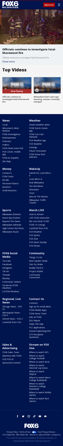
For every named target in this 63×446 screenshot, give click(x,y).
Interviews (34, 189)
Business (6, 187)
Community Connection (34, 276)
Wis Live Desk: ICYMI (39, 221)
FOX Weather (35, 143)
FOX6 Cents (7, 176)
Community (36, 253)
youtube (40, 416)
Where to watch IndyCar (36, 372)
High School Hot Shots (13, 228)
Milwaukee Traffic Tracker (37, 201)
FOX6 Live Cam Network (36, 135)
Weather (35, 120)
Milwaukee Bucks (10, 231)
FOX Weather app (37, 140)
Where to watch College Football (37, 357)
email (45, 416)
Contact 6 (7, 173)
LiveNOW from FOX (38, 228)
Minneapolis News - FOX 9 (11, 314)
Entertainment (9, 137)
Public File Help (36, 324)
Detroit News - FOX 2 (12, 318)
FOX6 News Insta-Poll (12, 148)
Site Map (6, 161)
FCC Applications (37, 327)
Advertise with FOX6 (11, 355)
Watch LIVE (36, 210)
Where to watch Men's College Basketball (40, 379)
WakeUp (34, 169)
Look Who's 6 (35, 179)
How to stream (36, 214)
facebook (17, 416)
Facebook (7, 264)
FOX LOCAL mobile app (11, 153)
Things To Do (35, 257)
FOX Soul (33, 238)
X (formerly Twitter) (11, 281)
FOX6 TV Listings (37, 224)
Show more (8, 61)
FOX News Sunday (38, 242)
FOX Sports (34, 235)
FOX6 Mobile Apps (38, 310)
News (6, 120)
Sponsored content (11, 362)
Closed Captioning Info (40, 331)
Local (4, 124)
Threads (6, 274)
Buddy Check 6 (36, 267)
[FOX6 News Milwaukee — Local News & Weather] (10, 4)
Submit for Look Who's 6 (40, 174)
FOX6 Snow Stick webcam (37, 155)
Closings (33, 147)
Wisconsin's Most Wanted (10, 129)
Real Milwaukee (36, 182)
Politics (5, 144)
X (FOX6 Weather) (10, 291)
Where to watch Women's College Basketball (37, 386)
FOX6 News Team (37, 313)
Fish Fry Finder (36, 264)
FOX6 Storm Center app (38, 129)
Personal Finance (10, 183)
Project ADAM (36, 271)
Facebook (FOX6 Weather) (10, 286)
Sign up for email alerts (40, 306)
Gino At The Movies (38, 196)
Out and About (36, 186)
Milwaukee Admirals (11, 224)
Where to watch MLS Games (39, 399)
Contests (33, 303)
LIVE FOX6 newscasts (39, 217)
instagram (28, 416)
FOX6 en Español (10, 157)
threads (34, 416)
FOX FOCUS (8, 359)
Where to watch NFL (39, 352)
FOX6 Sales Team (10, 352)
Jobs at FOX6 (35, 317)
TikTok (5, 271)
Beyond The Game (11, 221)
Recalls (5, 180)
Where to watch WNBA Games (40, 393)
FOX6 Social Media (9, 254)
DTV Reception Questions (36, 335)
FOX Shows (34, 245)
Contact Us (36, 299)
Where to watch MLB (39, 361)
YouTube (6, 260)
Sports (6, 210)
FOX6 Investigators (11, 134)
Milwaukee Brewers (11, 214)
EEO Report (34, 320)
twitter (23, 416)
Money (6, 169)
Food (31, 193)
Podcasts (6, 141)
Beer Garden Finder (38, 260)
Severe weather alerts (39, 124)
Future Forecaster (37, 150)
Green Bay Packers (11, 217)
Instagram (7, 267)
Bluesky (6, 278)
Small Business (9, 190)
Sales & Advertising (9, 346)
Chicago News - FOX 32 (12, 308)
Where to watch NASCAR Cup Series (38, 366)
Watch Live (49, 5)
